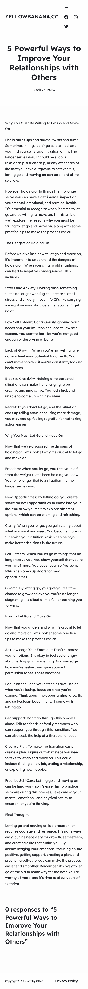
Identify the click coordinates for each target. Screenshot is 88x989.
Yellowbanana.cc (32, 16)
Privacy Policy (66, 981)
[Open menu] (66, 6)
